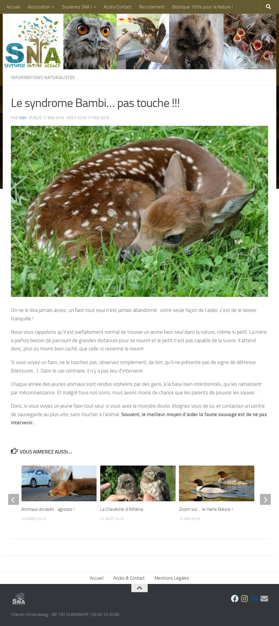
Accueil (13, 7)
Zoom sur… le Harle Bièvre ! (206, 509)
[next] (265, 499)
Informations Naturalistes (43, 77)
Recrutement (152, 7)
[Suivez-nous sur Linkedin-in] (254, 599)
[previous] (13, 499)
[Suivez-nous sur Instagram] (244, 599)
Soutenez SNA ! (77, 7)
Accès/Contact (117, 7)
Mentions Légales (171, 578)
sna (22, 117)
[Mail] (264, 599)
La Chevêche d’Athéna (121, 509)
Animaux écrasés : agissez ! (47, 509)
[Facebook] (235, 599)
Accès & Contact (129, 578)
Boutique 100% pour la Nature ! (202, 7)
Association (39, 7)
